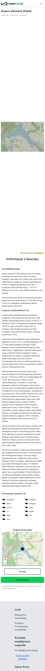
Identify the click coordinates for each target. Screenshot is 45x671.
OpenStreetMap (28, 253)
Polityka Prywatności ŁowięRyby (21, 626)
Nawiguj (22, 571)
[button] (22, 549)
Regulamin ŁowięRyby (20, 616)
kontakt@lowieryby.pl (26, 650)
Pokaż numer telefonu (22, 657)
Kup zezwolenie (22, 580)
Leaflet (20, 565)
